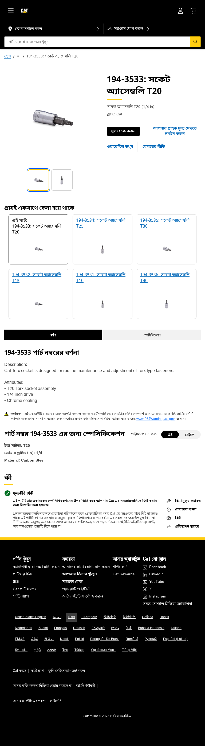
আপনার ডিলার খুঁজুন (79, 574)
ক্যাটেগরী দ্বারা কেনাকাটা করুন (36, 567)
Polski (79, 639)
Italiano (176, 628)
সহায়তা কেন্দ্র (72, 581)
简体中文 (110, 617)
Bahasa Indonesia (151, 628)
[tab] (38, 180)
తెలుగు (51, 650)
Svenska (21, 650)
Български (89, 617)
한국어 (49, 639)
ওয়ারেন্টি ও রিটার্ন (75, 589)
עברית (115, 628)
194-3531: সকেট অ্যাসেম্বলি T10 (100, 278)
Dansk (164, 617)
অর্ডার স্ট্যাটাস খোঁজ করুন (82, 596)
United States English (30, 617)
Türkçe (79, 650)
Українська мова (103, 650)
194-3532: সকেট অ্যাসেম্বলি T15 (36, 278)
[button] (174, 131)
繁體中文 (129, 617)
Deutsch (79, 628)
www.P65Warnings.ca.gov (155, 419)
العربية (57, 617)
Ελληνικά (98, 628)
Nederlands (23, 628)
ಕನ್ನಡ (34, 639)
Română (132, 639)
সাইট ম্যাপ (21, 596)
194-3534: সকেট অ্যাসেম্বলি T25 (100, 223)
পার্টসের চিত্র (22, 574)
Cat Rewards (124, 574)
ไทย (65, 650)
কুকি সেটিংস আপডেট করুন (66, 671)
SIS (16, 581)
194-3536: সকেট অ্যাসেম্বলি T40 (165, 278)
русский (151, 639)
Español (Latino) (175, 639)
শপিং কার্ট (120, 567)
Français (60, 628)
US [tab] (170, 434)
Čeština (147, 617)
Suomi (43, 628)
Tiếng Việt (129, 650)
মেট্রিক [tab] (189, 434)
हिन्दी (129, 628)
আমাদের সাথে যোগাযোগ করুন (86, 567)
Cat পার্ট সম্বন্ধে (24, 589)
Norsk (64, 639)
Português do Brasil (104, 639)
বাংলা (71, 617)
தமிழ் (37, 650)
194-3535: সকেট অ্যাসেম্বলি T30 (165, 223)
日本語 (20, 639)
